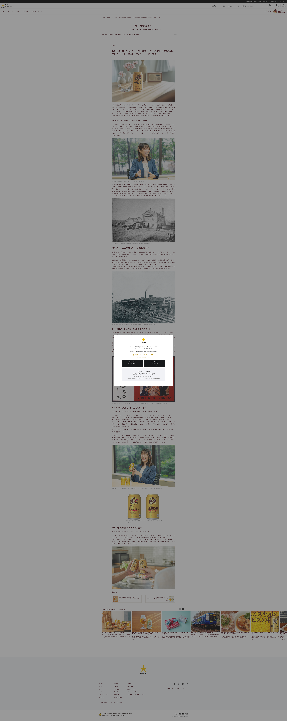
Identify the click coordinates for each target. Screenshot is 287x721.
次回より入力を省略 (145, 371)
